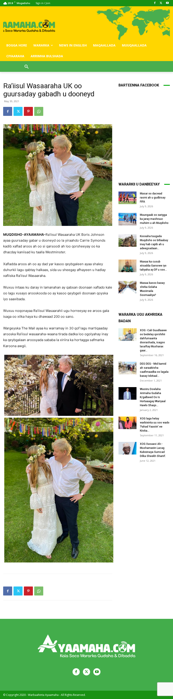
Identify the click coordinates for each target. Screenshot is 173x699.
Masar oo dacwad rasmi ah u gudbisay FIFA (152, 197)
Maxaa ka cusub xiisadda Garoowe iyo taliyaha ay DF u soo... (153, 265)
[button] (26, 67)
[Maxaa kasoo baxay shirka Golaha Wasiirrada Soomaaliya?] (127, 287)
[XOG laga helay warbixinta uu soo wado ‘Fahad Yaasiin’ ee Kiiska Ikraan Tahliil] (127, 423)
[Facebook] (154, 3)
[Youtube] (167, 3)
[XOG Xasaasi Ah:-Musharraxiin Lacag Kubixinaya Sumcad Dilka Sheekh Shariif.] (127, 448)
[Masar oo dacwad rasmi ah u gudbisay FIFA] (127, 198)
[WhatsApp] (38, 111)
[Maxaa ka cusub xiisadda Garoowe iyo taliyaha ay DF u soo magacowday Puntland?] (127, 266)
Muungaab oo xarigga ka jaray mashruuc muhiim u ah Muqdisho (154, 219)
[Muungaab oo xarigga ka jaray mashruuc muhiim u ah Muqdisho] (127, 219)
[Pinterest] (28, 111)
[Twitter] (161, 3)
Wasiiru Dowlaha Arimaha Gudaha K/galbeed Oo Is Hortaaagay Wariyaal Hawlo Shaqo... (153, 397)
